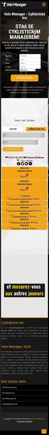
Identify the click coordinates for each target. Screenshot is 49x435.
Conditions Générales (25, 421)
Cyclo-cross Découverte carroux (21, 211)
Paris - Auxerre (27, 160)
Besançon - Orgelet (20, 228)
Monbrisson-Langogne (20, 223)
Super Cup (26, 196)
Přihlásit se (36, 129)
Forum (17, 120)
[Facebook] (24, 427)
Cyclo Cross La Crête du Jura (21, 205)
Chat (23, 120)
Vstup (13, 129)
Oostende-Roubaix (20, 217)
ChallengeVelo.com (9, 387)
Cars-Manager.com (9, 398)
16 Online (30, 120)
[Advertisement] (24, 108)
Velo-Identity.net (8, 393)
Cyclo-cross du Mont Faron (21, 199)
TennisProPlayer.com (10, 404)
